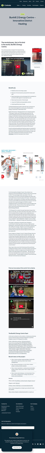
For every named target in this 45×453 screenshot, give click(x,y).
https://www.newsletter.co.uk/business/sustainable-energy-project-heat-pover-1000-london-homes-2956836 (23, 369)
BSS (10, 348)
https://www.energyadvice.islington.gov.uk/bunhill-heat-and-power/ (22, 388)
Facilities (29, 5)
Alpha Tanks (22, 348)
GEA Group (11, 344)
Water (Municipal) (20, 406)
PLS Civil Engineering (22, 353)
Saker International (13, 345)
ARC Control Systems (21, 350)
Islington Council (12, 339)
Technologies (35, 5)
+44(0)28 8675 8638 (6, 412)
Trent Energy (26, 351)
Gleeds (29, 343)
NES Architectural (12, 353)
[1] (14, 88)
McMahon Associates (27, 344)
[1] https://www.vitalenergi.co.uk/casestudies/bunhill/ (21, 385)
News (21, 1)
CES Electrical (12, 347)
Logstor (17, 348)
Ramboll (25, 343)
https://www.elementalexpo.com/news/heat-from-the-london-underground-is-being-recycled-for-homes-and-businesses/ (23, 374)
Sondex (13, 348)
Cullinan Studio (24, 380)
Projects (42, 5)
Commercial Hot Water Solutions (16, 351)
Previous (36, 177)
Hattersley (29, 350)
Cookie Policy (20, 443)
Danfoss (16, 344)
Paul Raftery (18, 380)
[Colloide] (6, 5)
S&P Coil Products (28, 345)
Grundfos (18, 347)
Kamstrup (28, 348)
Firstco (20, 344)
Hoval (34, 347)
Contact (42, 1)
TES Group (22, 347)
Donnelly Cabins (12, 350)
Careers (37, 1)
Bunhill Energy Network (14, 207)
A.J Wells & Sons (29, 347)
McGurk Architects (26, 341)
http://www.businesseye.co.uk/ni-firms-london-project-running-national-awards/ (22, 365)
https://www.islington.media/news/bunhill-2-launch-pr (21, 392)
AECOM (21, 343)
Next (40, 177)
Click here (11, 134)
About (30, 1)
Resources (25, 1)
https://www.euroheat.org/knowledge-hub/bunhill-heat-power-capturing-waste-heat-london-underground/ (23, 361)
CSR (33, 1)
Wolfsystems (20, 345)
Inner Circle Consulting (14, 343)
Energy (24, 5)
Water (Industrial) (19, 408)
